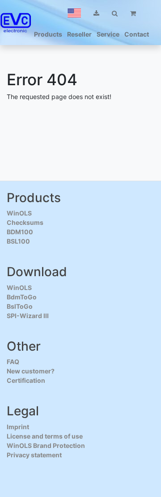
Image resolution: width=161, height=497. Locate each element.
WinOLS (19, 213)
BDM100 (20, 232)
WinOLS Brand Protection (46, 445)
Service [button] (108, 34)
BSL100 (18, 241)
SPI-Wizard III (28, 315)
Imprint (18, 427)
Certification (26, 380)
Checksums (25, 222)
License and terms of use (45, 436)
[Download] (96, 13)
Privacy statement (34, 455)
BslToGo (20, 306)
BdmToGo (22, 297)
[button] (74, 13)
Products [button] (48, 34)
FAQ (13, 361)
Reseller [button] (79, 34)
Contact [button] (136, 34)
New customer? (31, 371)
